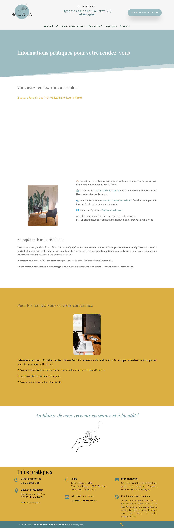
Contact (125, 26)
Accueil (48, 26)
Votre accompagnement (70, 26)
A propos (111, 26)
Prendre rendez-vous (145, 12)
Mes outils (94, 26)
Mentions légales (75, 524)
